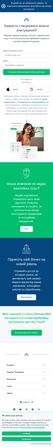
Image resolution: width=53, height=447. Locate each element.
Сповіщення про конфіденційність (32, 102)
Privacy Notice (26, 427)
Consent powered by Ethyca (39, 444)
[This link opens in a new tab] (14, 409)
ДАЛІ (26, 229)
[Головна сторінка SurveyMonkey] (26, 19)
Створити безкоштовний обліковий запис (26, 72)
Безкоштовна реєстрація (26, 332)
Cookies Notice (38, 427)
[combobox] (26, 402)
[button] (26, 365)
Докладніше (26, 297)
